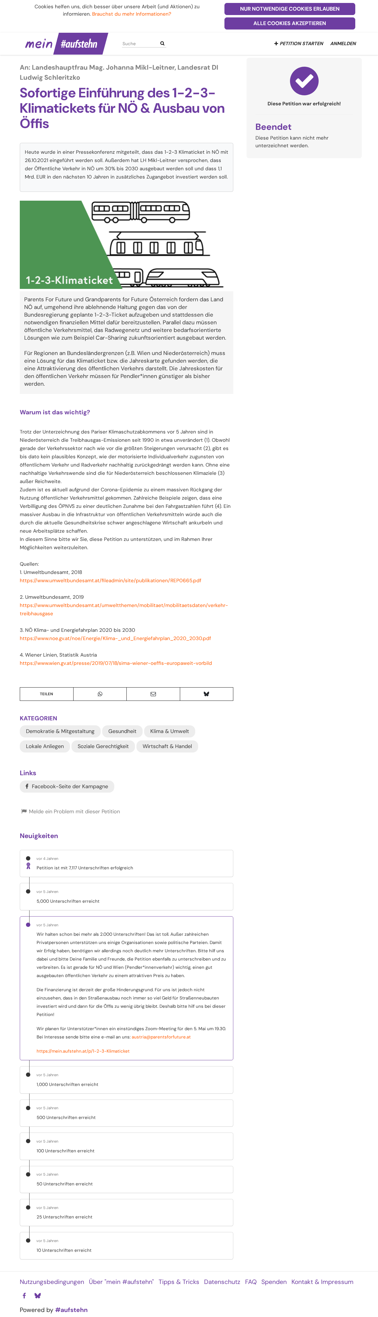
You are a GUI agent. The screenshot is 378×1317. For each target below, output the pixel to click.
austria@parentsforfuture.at (161, 1037)
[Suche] (162, 43)
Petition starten (301, 43)
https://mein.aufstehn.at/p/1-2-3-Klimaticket (83, 1051)
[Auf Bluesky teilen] (207, 694)
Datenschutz (222, 1282)
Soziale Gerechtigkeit (103, 746)
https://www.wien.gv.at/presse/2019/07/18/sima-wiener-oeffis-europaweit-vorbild (116, 663)
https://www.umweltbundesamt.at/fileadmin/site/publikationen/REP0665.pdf (110, 580)
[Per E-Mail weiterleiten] (153, 694)
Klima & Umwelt (169, 731)
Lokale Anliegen (45, 746)
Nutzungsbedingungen (52, 1282)
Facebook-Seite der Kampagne (69, 786)
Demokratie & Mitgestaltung (60, 731)
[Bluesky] (37, 1296)
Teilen (46, 693)
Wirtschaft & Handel (167, 746)
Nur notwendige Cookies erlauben (290, 8)
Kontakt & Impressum (322, 1282)
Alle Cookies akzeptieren (289, 23)
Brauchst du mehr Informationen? (131, 14)
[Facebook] (24, 1296)
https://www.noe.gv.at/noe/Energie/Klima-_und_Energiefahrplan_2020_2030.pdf (115, 638)
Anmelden (343, 43)
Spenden (274, 1282)
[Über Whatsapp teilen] (100, 694)
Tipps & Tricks (179, 1282)
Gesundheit (122, 731)
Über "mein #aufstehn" (121, 1282)
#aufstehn (71, 1310)
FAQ (251, 1282)
